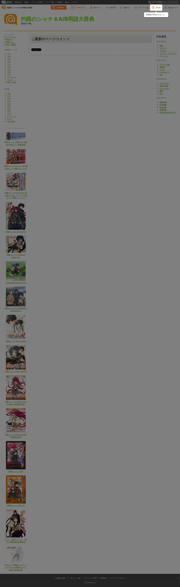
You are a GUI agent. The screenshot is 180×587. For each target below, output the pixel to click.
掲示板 (158, 8)
